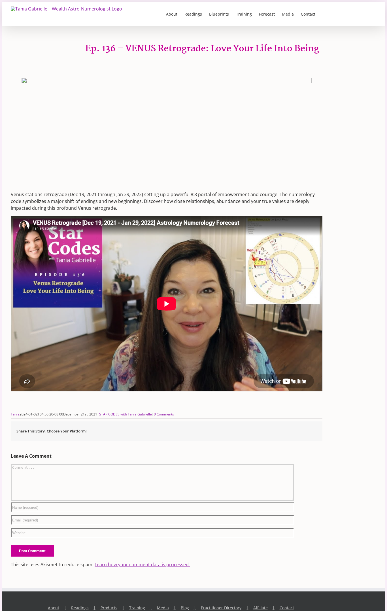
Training (137, 607)
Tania (15, 414)
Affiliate (260, 607)
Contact (287, 607)
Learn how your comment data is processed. (142, 564)
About (53, 607)
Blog (185, 607)
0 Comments (164, 414)
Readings (80, 607)
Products (109, 607)
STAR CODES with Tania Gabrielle (125, 414)
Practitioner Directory (221, 607)
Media (163, 607)
